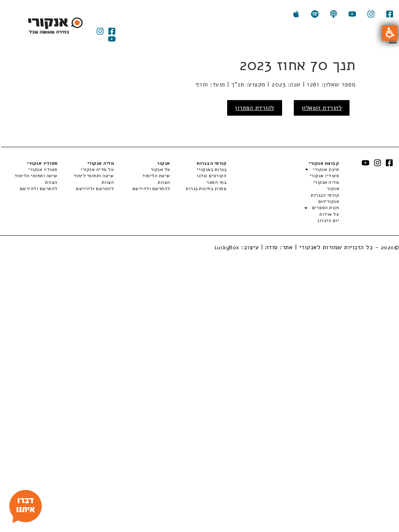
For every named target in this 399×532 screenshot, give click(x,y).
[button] (389, 33)
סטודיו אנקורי (324, 175)
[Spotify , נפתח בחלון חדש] (314, 14)
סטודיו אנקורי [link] (43, 169)
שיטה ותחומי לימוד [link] (94, 175)
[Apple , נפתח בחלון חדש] (296, 14)
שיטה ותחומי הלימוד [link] (36, 175)
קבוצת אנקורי (324, 163)
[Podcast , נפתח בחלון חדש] (333, 14)
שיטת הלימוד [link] (156, 175)
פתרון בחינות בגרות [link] (206, 188)
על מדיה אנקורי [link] (97, 169)
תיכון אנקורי (326, 169)
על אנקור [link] (160, 169)
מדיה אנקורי (326, 182)
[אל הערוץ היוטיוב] (352, 14)
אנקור (333, 188)
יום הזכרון (328, 220)
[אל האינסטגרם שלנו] (371, 14)
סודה (271, 247)
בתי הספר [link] (216, 182)
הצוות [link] (164, 182)
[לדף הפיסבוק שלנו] (389, 14)
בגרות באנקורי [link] (211, 169)
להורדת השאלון (322, 108)
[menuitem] (198, 169)
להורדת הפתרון (254, 108)
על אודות (329, 214)
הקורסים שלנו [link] (211, 175)
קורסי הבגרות (325, 195)
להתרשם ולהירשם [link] (151, 188)
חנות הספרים (325, 207)
